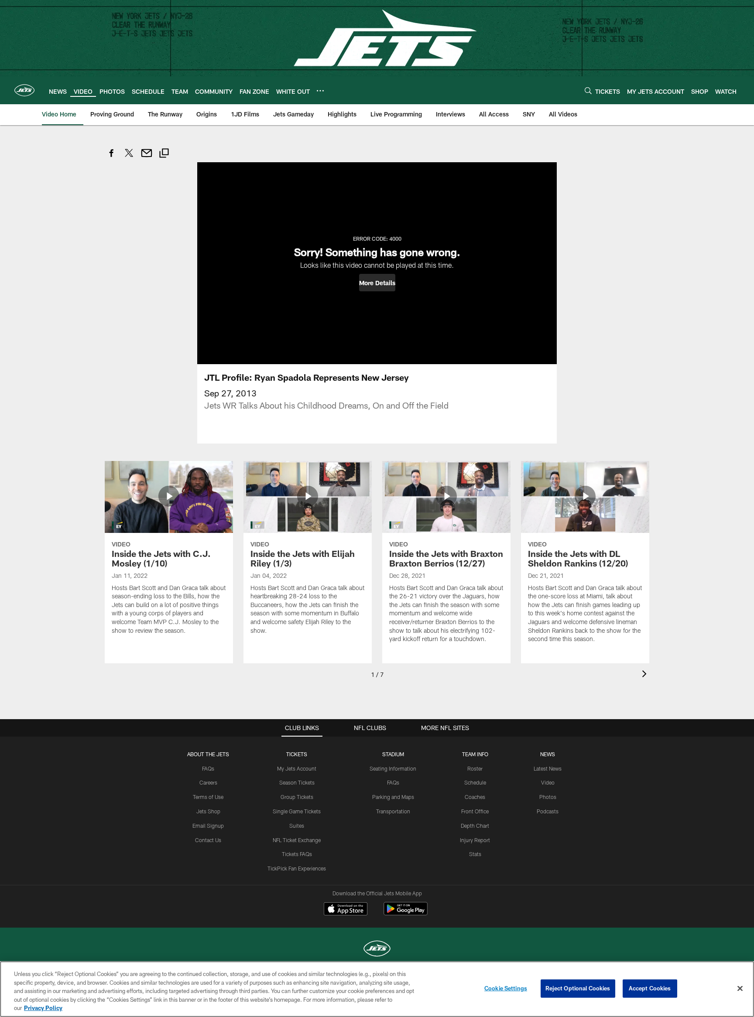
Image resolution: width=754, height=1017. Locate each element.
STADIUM (393, 754)
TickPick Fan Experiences (296, 868)
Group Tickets (297, 797)
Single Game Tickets (297, 811)
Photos (547, 797)
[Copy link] (164, 154)
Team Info (475, 754)
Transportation (393, 811)
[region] (377, 989)
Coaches (475, 797)
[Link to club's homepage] (24, 90)
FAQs (208, 768)
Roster (475, 768)
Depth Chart (475, 825)
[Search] (588, 90)
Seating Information (393, 768)
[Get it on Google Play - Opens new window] (405, 913)
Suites (296, 825)
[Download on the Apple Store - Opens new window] (345, 909)
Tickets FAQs (297, 854)
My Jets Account (296, 768)
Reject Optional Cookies (577, 988)
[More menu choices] (320, 90)
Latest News (548, 768)
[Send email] (147, 157)
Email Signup (208, 825)
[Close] (740, 988)
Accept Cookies (650, 988)
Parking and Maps (393, 797)
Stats (475, 854)
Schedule (475, 782)
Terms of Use (208, 797)
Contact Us (208, 840)
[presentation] (645, 674)
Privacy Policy (43, 1007)
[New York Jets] (377, 950)
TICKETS (296, 754)
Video (548, 782)
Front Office (475, 811)
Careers (208, 782)
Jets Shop (208, 811)
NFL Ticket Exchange (297, 840)
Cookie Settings (505, 988)
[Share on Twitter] (129, 157)
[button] (377, 282)
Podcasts (548, 811)
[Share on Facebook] (112, 157)
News (547, 754)
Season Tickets (297, 782)
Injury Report (475, 840)
